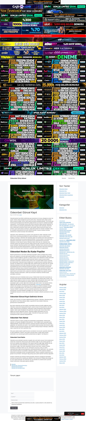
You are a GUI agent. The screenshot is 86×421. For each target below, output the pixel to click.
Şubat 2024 (62, 321)
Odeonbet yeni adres (64, 268)
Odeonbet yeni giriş (65, 270)
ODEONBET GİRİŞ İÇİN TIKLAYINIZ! (43, 35)
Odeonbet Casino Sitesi (64, 238)
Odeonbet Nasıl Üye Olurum (17, 366)
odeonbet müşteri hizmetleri (64, 255)
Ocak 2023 (62, 347)
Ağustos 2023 (62, 333)
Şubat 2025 (62, 297)
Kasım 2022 (62, 351)
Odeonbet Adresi (63, 189)
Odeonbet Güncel (63, 247)
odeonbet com (62, 240)
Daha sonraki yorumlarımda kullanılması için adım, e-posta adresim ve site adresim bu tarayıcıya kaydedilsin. (32, 403)
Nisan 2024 (62, 317)
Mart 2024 (61, 319)
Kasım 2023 (62, 327)
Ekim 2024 (61, 305)
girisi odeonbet (63, 224)
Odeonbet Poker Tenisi (64, 193)
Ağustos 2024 (62, 309)
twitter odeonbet (62, 275)
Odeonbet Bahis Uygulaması (66, 195)
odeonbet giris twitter (64, 241)
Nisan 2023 (62, 341)
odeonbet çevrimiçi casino (64, 273)
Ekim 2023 (61, 329)
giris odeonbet (71, 224)
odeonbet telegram (63, 262)
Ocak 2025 (61, 299)
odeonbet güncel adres (64, 249)
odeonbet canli (62, 233)
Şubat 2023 (62, 345)
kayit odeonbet (72, 225)
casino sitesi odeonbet (65, 222)
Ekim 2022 (61, 353)
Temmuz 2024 (62, 311)
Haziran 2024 (62, 313)
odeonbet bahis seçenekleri (65, 230)
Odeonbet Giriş (71, 178)
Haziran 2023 (62, 337)
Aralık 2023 (62, 325)
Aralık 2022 (62, 349)
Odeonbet (64, 178)
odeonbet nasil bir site (63, 256)
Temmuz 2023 (62, 335)
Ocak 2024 (62, 323)
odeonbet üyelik (72, 273)
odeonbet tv (70, 262)
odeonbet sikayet (63, 261)
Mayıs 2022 (62, 363)
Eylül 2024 (61, 307)
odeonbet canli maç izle (65, 236)
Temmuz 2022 (62, 359)
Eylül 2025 (61, 291)
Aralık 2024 (62, 301)
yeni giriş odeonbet (62, 276)
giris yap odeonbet (64, 225)
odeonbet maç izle (63, 253)
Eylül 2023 (61, 331)
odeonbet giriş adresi (64, 245)
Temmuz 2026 (62, 287)
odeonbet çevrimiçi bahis (63, 272)
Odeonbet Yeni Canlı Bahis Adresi (18, 368)
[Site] (21, 61)
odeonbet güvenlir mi (64, 250)
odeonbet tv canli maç (64, 264)
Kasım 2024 (62, 303)
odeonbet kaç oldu (70, 252)
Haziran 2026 (62, 289)
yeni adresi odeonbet (70, 275)
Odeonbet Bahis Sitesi (64, 231)
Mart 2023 (61, 343)
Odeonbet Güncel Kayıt (22, 365)
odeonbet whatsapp (65, 267)
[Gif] (43, 85)
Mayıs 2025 (62, 295)
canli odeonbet (62, 220)
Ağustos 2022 (62, 357)
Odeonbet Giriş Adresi (18, 178)
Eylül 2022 (61, 355)
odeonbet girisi (70, 240)
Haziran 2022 (62, 361)
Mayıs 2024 (62, 315)
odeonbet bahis (63, 228)
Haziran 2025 (62, 293)
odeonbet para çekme (64, 258)
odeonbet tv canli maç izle (64, 265)
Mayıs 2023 (62, 339)
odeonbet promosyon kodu (64, 259)
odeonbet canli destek (65, 235)
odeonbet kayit (62, 252)
